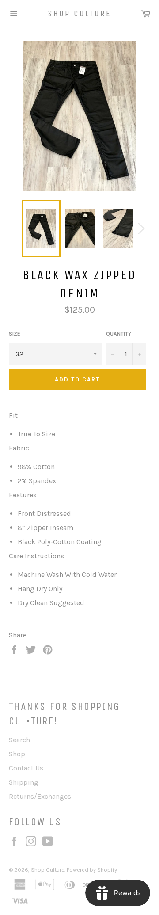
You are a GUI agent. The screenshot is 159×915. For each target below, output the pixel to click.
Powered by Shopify (92, 869)
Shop (17, 754)
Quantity (118, 334)
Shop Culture (79, 13)
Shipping (23, 782)
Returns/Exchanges (40, 796)
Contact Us (26, 768)
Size (14, 334)
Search (19, 740)
